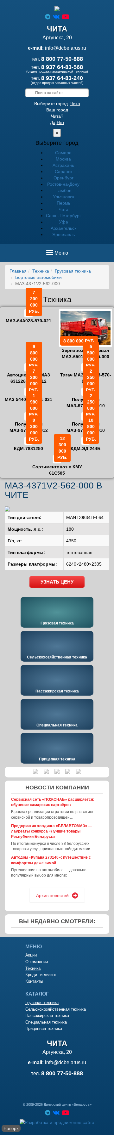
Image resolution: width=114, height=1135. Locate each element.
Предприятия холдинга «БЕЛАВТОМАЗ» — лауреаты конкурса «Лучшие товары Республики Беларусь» (51, 831)
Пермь (63, 203)
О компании (36, 961)
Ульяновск (63, 196)
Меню (61, 255)
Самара (63, 152)
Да (52, 122)
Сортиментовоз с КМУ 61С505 (57, 465)
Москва (63, 158)
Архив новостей (52, 895)
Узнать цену (57, 581)
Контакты (34, 981)
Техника (40, 271)
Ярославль (63, 234)
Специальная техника (57, 725)
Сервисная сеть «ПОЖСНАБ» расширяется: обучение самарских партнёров (52, 802)
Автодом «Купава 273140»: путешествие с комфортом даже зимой (51, 860)
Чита (75, 103)
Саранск (63, 171)
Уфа (63, 221)
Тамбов (63, 190)
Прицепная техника (57, 759)
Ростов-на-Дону (63, 184)
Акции (31, 955)
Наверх (11, 1128)
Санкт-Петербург (63, 215)
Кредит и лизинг (40, 974)
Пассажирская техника (57, 691)
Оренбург (63, 177)
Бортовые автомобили (38, 277)
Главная (18, 271)
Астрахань (63, 165)
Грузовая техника (73, 271)
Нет (60, 122)
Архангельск (63, 228)
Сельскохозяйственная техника (57, 657)
